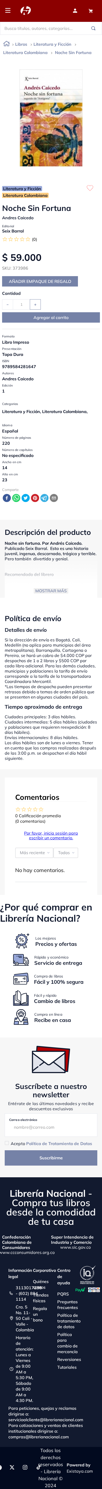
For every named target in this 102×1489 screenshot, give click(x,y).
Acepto (51, 1143)
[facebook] (7, 498)
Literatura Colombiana (25, 52)
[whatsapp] (16, 498)
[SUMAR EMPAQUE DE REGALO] (40, 281)
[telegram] (44, 498)
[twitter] (25, 498)
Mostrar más (51, 590)
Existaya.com (80, 1471)
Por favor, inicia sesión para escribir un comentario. (51, 835)
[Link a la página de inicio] (6, 44)
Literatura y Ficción (52, 44)
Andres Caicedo (17, 217)
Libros (21, 44)
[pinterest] (35, 498)
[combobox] (51, 28)
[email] (54, 498)
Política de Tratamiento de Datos (59, 1143)
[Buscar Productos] (94, 28)
